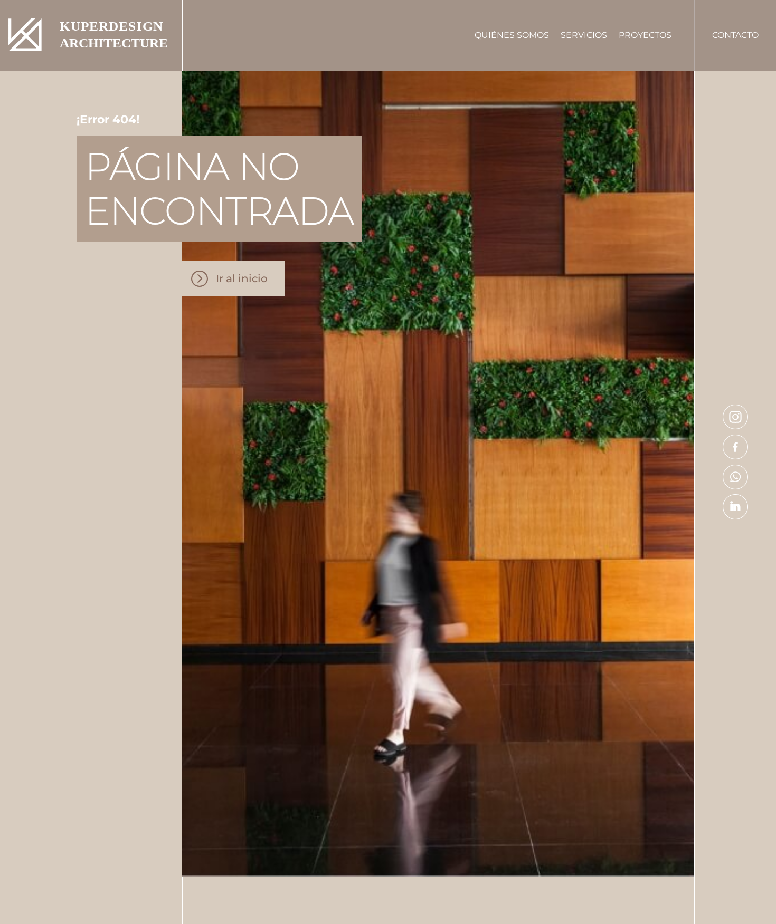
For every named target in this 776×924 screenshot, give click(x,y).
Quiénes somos (512, 35)
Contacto (735, 35)
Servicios (584, 35)
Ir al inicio (242, 278)
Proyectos (645, 35)
